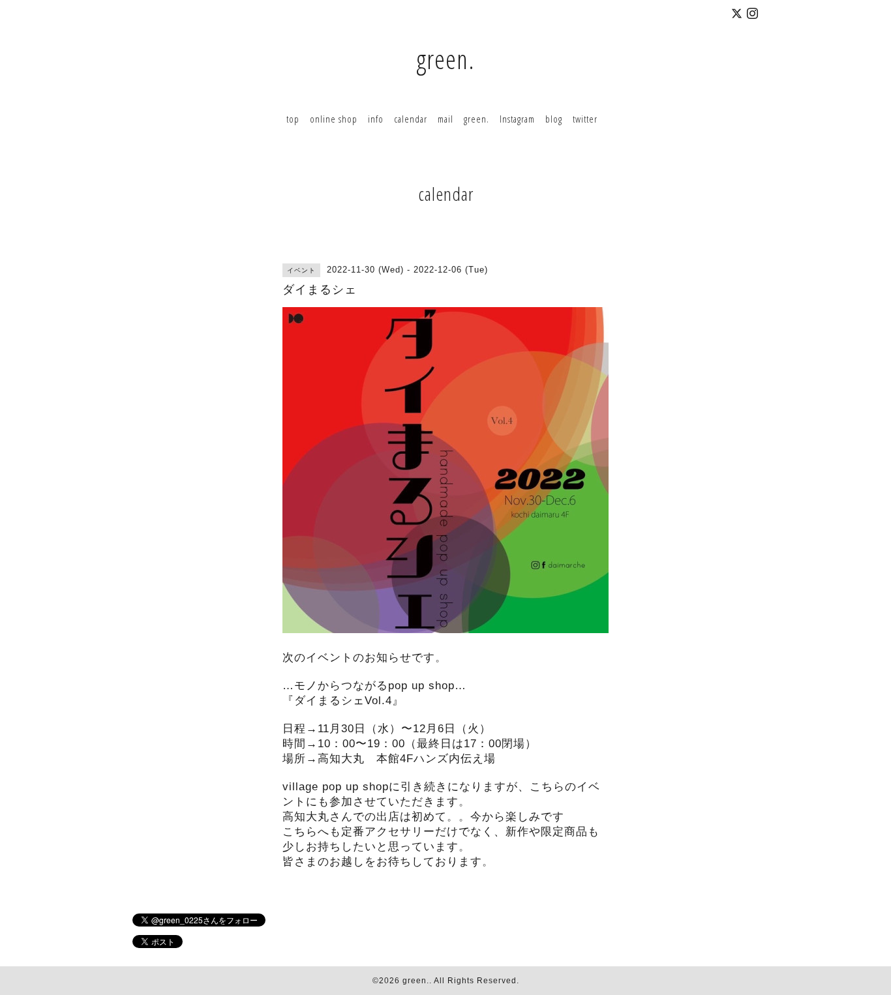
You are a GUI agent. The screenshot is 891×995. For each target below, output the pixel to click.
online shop (333, 118)
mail (445, 118)
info (376, 118)
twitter (585, 118)
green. (445, 59)
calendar (410, 118)
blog (553, 118)
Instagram (517, 118)
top (292, 118)
